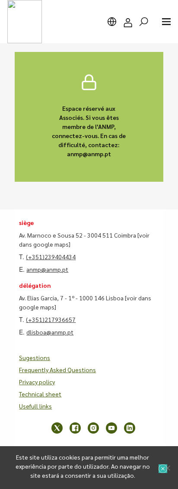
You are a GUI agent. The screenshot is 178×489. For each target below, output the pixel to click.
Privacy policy (37, 382)
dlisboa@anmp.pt (49, 332)
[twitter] (57, 428)
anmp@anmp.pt (47, 269)
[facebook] (75, 428)
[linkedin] (129, 428)
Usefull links (35, 406)
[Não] (167, 467)
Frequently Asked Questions (57, 369)
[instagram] (93, 428)
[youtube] (111, 428)
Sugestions (34, 357)
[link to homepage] (24, 21)
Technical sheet (40, 394)
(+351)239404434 (51, 257)
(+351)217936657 (51, 319)
